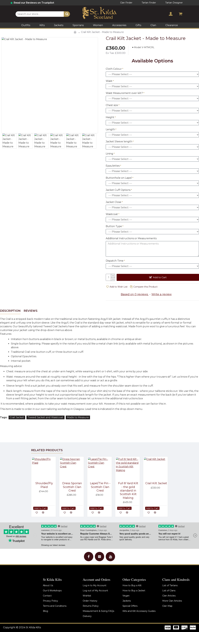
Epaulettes (113, 165)
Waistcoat (112, 214)
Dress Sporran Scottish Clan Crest (72, 487)
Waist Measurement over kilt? (124, 93)
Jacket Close (113, 202)
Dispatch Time (114, 260)
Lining (109, 153)
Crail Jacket (17, 417)
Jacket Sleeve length (119, 141)
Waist (109, 80)
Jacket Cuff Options (118, 189)
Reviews (30, 311)
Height (110, 117)
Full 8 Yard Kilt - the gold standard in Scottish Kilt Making (128, 491)
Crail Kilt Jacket (156, 483)
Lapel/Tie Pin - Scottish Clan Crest (100, 487)
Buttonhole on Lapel (119, 177)
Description (10, 311)
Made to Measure (78, 417)
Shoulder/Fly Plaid (44, 485)
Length (110, 129)
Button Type (114, 226)
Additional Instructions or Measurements (131, 238)
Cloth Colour (114, 68)
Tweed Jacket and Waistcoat (45, 417)
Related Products (47, 450)
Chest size (112, 105)
